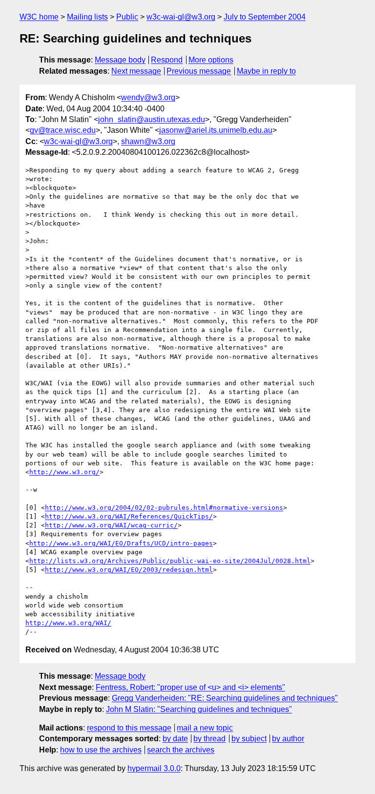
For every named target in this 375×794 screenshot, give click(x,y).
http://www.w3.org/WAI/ (68, 623)
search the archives (180, 750)
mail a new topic (205, 728)
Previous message (199, 71)
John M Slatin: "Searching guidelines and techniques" (199, 709)
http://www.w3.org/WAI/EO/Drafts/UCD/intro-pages (121, 543)
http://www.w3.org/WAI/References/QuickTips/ (129, 516)
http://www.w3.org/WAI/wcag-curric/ (111, 525)
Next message (136, 71)
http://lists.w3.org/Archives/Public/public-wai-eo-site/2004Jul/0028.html (170, 560)
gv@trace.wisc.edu (63, 130)
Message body (120, 60)
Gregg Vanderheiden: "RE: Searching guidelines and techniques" (225, 698)
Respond (167, 60)
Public (127, 17)
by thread (209, 738)
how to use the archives (101, 750)
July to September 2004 (265, 17)
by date (175, 738)
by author (288, 738)
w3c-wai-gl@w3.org (180, 17)
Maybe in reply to (266, 71)
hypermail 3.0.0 (154, 768)
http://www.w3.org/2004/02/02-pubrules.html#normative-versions (164, 507)
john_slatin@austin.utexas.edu (151, 119)
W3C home (39, 17)
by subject (249, 738)
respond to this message (129, 728)
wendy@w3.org (148, 97)
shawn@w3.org (148, 141)
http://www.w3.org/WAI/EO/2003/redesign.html (129, 569)
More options (210, 60)
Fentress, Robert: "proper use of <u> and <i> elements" (190, 687)
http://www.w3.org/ (64, 472)
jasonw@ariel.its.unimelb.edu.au (215, 130)
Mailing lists (87, 17)
